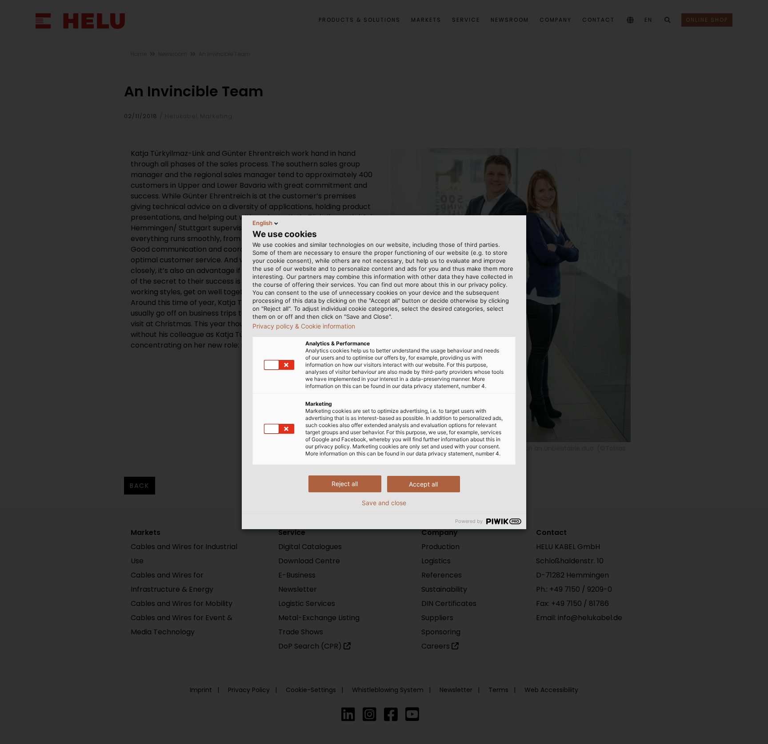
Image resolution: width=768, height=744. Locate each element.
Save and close (384, 503)
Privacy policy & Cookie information (303, 326)
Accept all (423, 484)
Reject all (345, 483)
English (262, 222)
